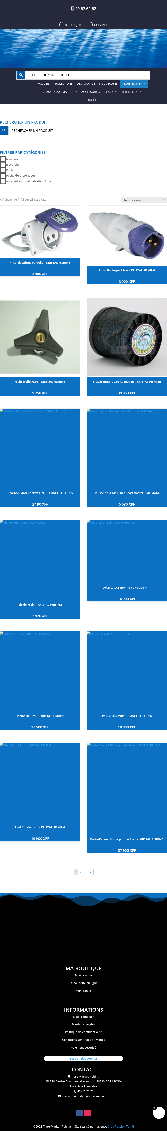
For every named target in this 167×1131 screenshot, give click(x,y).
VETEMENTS (129, 92)
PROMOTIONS (63, 83)
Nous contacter (83, 1017)
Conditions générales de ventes (83, 1040)
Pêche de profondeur (20, 176)
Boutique (73, 25)
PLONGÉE (90, 100)
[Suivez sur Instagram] (87, 1113)
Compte (101, 25)
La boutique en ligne (83, 983)
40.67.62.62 (85, 8)
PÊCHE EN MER (132, 83)
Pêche (10, 170)
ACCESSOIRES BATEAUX (97, 92)
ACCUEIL (43, 83)
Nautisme (12, 159)
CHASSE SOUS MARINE (58, 92)
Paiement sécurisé (83, 1047)
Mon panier (83, 991)
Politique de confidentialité (83, 1032)
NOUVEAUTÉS (108, 83)
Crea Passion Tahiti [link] (121, 1126)
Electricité (13, 164)
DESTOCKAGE (86, 83)
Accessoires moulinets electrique (28, 181)
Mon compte (83, 975)
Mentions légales (83, 1024)
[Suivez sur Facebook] (79, 1113)
